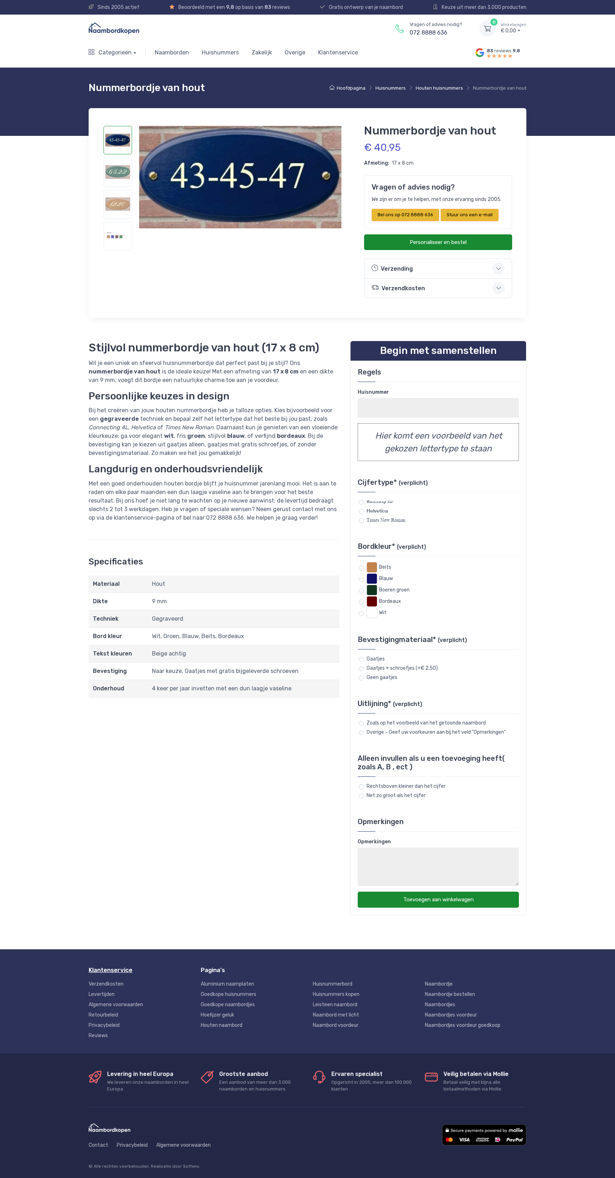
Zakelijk (262, 52)
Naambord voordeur (335, 1025)
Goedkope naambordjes (228, 1005)
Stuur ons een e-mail (470, 214)
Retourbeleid (103, 1015)
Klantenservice (338, 52)
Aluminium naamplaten (227, 984)
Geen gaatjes (382, 677)
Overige (295, 52)
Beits (385, 567)
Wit (383, 613)
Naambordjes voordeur (451, 1015)
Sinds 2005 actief (118, 7)
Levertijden (102, 994)
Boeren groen (394, 590)
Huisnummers (220, 52)
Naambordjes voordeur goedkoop (462, 1025)
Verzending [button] (397, 268)
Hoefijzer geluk (217, 1015)
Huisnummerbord (332, 984)
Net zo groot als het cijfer (396, 795)
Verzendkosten (106, 984)
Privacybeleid (104, 1025)
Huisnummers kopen (336, 994)
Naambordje (439, 984)
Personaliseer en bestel (438, 242)
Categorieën (114, 52)
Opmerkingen (374, 842)
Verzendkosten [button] (403, 288)
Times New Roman (386, 520)
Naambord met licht (336, 1015)
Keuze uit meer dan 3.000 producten (483, 7)
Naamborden (172, 52)
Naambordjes (440, 1005)
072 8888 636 (428, 32)
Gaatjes (376, 659)
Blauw (386, 578)
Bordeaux (390, 601)
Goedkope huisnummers (228, 994)
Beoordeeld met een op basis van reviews (233, 7)
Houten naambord (221, 1025)
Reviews (98, 1036)
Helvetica (377, 511)
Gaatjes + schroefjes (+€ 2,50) (402, 668)
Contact (98, 1145)
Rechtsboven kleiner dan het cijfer (406, 786)
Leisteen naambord (335, 1005)
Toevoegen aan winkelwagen (438, 899)
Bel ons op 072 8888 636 (405, 214)
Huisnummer (373, 392)
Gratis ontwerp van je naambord (365, 7)
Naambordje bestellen (450, 994)
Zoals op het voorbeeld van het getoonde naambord (426, 723)
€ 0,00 (513, 28)
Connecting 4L (380, 501)
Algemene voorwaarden (116, 1005)
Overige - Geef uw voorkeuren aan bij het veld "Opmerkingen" (436, 732)
